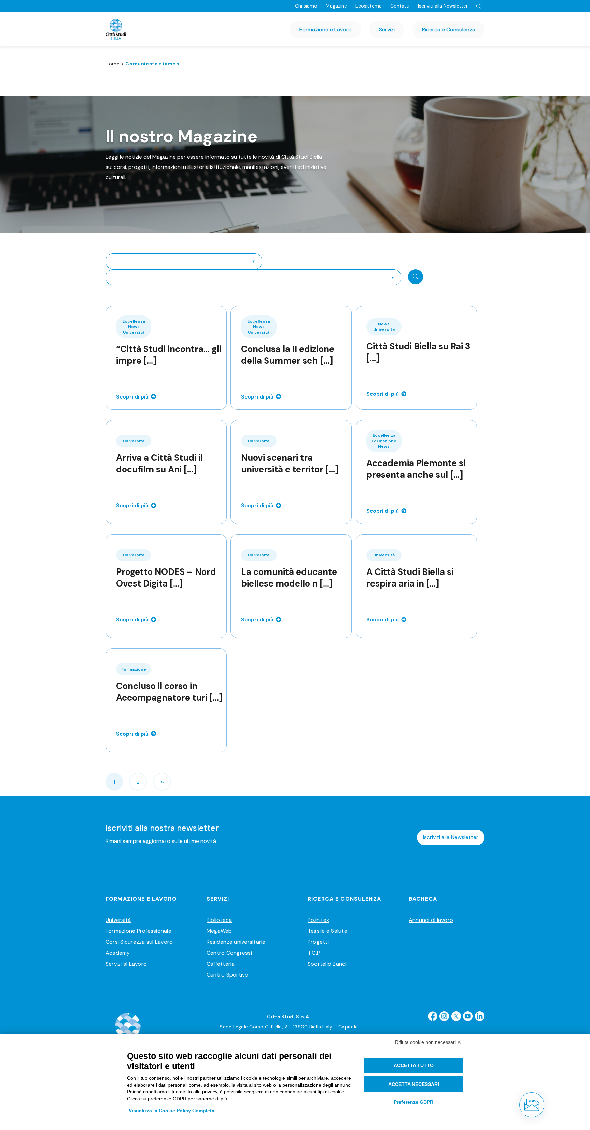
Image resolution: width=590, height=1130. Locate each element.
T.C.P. (314, 952)
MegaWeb (219, 930)
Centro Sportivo (228, 974)
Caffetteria (221, 963)
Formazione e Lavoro (325, 29)
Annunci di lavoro (431, 920)
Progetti (318, 941)
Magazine (336, 6)
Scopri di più (132, 396)
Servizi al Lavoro (126, 963)
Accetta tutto (414, 1065)
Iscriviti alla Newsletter (443, 6)
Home (113, 63)
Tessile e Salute (327, 930)
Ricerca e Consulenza (448, 29)
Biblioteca (219, 920)
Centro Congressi (229, 952)
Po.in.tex (318, 920)
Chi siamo (306, 6)
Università (133, 441)
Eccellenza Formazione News (383, 441)
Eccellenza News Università (133, 327)
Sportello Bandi (327, 963)
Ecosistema (368, 6)
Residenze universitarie (236, 941)
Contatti (399, 6)
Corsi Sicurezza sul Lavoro (139, 941)
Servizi (387, 29)
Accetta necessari (413, 1084)
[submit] (415, 276)
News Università (384, 326)
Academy (118, 952)
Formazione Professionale (138, 930)
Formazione (133, 669)
